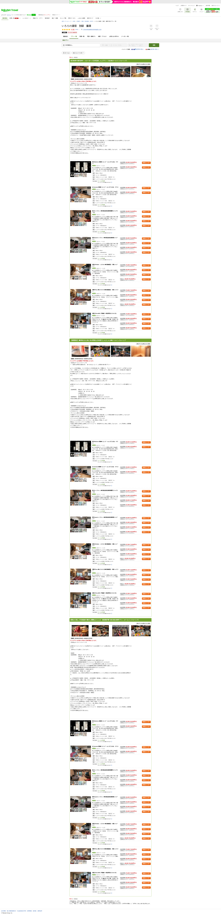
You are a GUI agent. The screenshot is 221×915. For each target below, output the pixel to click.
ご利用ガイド (183, 5)
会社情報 (3, 911)
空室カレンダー (146, 162)
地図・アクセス (102, 36)
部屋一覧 (82, 36)
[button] (90, 167)
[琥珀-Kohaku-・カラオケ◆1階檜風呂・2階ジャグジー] (80, 269)
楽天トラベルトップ (66, 21)
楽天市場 (208, 5)
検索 (154, 45)
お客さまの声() (114, 36)
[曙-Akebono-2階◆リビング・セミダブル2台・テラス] (80, 167)
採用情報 (29, 911)
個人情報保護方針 (11, 911)
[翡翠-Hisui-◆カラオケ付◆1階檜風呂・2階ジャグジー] (80, 295)
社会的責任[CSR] (21, 911)
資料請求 (40, 911)
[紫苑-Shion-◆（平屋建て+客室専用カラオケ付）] (80, 318)
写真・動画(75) (91, 36)
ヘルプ (177, 5)
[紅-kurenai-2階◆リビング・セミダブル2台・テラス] (80, 192)
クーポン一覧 (125, 36)
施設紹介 (65, 36)
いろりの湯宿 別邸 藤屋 (76, 26)
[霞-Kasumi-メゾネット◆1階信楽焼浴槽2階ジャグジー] (80, 243)
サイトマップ (191, 5)
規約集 (34, 911)
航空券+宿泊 (139, 49)
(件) (76, 29)
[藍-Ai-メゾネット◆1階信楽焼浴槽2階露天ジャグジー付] (80, 216)
